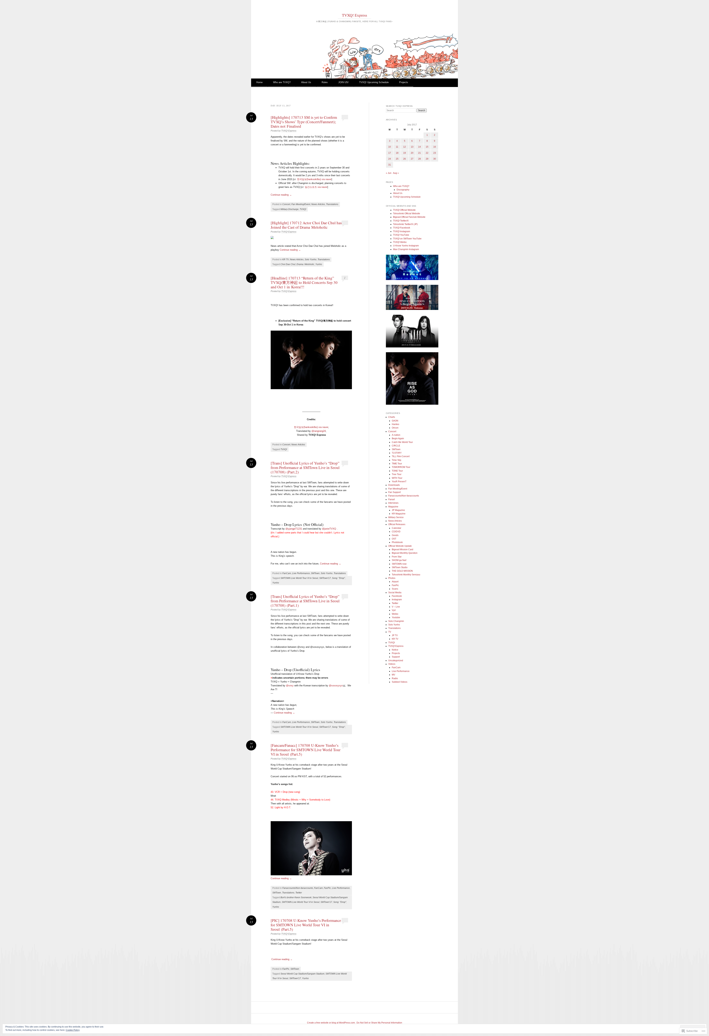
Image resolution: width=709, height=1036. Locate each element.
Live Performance (301, 573)
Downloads (394, 485)
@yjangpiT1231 (293, 528)
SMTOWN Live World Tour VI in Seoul (299, 578)
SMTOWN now (399, 564)
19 (404, 153)
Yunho (318, 264)
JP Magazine (398, 510)
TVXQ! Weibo (400, 242)
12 (404, 147)
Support (396, 657)
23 (434, 153)
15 (427, 147)
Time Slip (396, 460)
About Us (306, 82)
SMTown (315, 573)
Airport (395, 581)
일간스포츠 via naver (316, 187)
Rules (325, 82)
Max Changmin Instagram (406, 249)
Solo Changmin (396, 621)
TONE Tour (397, 471)
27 (412, 159)
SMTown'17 (325, 578)
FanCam (286, 573)
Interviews (393, 503)
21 (419, 153)
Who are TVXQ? (282, 82)
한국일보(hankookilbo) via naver (314, 179)
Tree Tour (396, 474)
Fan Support (394, 492)
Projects (403, 82)
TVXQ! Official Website (404, 210)
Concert (286, 204)
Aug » (396, 173)
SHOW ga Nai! (399, 560)
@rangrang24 (318, 431)
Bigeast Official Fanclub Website (409, 217)
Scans (395, 589)
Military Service (396, 517)
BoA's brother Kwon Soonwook (295, 897)
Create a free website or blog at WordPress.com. (331, 1022)
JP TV (395, 635)
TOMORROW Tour (401, 467)
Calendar (396, 528)
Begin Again (398, 438)
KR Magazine (398, 513)
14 (419, 147)
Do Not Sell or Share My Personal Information (379, 1022)
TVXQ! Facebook (401, 227)
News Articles (318, 204)
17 (389, 153)
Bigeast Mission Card (402, 549)
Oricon (395, 427)
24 (389, 159)
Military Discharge (289, 209)
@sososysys (336, 685)
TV (389, 632)
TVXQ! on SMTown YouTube (407, 238)
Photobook (397, 542)
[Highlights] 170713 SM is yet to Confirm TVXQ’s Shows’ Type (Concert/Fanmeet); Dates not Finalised (304, 122)
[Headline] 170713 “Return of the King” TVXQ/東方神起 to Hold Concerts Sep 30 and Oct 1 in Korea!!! (304, 282)
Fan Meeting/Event (300, 204)
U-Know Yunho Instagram (406, 245)
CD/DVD (396, 531)
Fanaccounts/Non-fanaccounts (297, 888)
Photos (391, 578)
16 (434, 147)
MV (393, 674)
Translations (332, 204)
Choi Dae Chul (287, 264)
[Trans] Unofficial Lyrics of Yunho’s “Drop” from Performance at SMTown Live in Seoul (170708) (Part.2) (305, 467)
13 (412, 147)
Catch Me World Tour (402, 442)
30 (434, 159)
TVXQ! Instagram (401, 231)
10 (389, 147)
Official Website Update (400, 546)
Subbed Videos (399, 682)
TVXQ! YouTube (401, 235)
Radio (395, 678)
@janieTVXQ (329, 528)
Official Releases (396, 524)
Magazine (393, 506)
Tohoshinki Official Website (406, 213)
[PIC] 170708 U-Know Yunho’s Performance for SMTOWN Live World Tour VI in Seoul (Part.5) (306, 925)
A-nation (396, 435)
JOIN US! (343, 82)
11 (397, 147)
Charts (391, 417)
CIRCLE (396, 445)
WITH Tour (397, 478)
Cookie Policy (73, 1030)
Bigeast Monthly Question (404, 553)
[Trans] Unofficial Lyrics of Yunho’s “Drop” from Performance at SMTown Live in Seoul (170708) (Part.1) (305, 601)
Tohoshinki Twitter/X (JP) (405, 224)
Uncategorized (395, 660)
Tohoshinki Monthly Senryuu (406, 574)
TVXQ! (303, 209)
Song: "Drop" (338, 578)
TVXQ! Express (354, 15)
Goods (395, 535)
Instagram (397, 599)
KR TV (285, 259)
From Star (397, 556)
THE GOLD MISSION (402, 571)
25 (397, 159)
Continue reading (281, 194)
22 (427, 153)
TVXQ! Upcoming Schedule (374, 82)
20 (412, 153)
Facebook (397, 596)
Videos (391, 664)
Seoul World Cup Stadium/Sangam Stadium (302, 973)
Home (259, 82)
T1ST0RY (397, 453)
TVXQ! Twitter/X (401, 220)
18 (397, 153)
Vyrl (394, 610)
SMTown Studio (399, 567)
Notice (395, 649)
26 (404, 159)
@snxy (290, 685)
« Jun (388, 173)
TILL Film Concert (401, 456)
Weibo (395, 614)
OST (394, 538)
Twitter (298, 892)
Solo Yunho (310, 259)
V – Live (396, 606)
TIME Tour (397, 463)
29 (427, 159)
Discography (403, 189)
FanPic (327, 888)
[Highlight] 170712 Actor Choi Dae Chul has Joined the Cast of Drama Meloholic (306, 225)
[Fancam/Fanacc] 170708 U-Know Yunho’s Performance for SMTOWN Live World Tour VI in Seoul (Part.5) (305, 750)
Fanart (391, 499)
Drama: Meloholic (305, 264)
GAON (395, 420)
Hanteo (395, 424)
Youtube (396, 617)
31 (389, 164)
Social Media (394, 592)
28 (419, 159)
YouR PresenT (399, 481)
